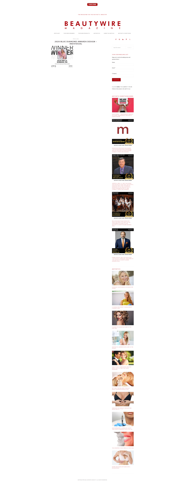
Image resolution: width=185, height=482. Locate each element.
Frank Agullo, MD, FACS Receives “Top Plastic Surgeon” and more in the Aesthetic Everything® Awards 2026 (122, 259)
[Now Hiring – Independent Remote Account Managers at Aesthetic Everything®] (123, 105)
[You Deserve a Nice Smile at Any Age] (123, 439)
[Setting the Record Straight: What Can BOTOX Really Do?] (123, 379)
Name (113, 62)
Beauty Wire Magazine (92, 25)
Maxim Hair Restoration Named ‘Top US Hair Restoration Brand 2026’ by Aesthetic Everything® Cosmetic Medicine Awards (121, 150)
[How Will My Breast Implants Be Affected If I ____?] (123, 399)
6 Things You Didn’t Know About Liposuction (122, 307)
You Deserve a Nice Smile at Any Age (123, 448)
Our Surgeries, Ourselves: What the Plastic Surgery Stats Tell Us (122, 428)
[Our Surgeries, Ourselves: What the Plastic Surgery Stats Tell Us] (123, 419)
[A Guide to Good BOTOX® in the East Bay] (123, 318)
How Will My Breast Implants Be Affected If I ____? (122, 408)
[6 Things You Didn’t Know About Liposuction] (123, 298)
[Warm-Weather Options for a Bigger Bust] (123, 458)
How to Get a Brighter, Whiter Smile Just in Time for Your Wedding (121, 368)
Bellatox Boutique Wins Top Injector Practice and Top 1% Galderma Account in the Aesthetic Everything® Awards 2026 (121, 223)
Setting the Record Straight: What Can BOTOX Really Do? (121, 389)
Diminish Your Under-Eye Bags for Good (122, 288)
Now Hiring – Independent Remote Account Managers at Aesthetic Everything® (122, 115)
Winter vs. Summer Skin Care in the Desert (122, 347)
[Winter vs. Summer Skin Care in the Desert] (123, 338)
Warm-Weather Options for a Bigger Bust (121, 467)
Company (114, 73)
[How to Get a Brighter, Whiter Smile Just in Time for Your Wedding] (123, 358)
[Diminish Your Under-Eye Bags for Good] (123, 278)
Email (113, 68)
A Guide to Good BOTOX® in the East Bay (121, 327)
